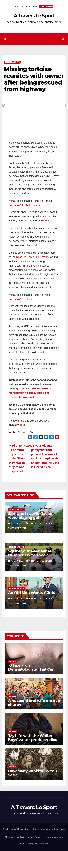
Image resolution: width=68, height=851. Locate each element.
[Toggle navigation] (34, 39)
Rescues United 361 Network (32, 257)
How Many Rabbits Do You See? (32, 773)
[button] (63, 39)
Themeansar (59, 829)
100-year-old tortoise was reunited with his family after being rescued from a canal (30, 393)
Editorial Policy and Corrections (34, 843)
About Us (9, 837)
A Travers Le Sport (34, 16)
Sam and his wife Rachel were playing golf (30, 515)
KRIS (46, 220)
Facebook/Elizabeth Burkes (24, 205)
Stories (12, 661)
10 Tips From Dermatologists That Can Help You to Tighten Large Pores (32, 671)
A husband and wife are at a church (34, 702)
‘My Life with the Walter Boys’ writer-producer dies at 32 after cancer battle (32, 739)
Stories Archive (12, 62)
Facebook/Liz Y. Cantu (21, 299)
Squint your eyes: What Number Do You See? (29, 553)
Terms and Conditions (53, 837)
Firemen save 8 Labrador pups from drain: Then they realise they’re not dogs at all (20, 458)
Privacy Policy (33, 837)
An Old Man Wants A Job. (31, 592)
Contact (20, 837)
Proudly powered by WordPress (17, 829)
